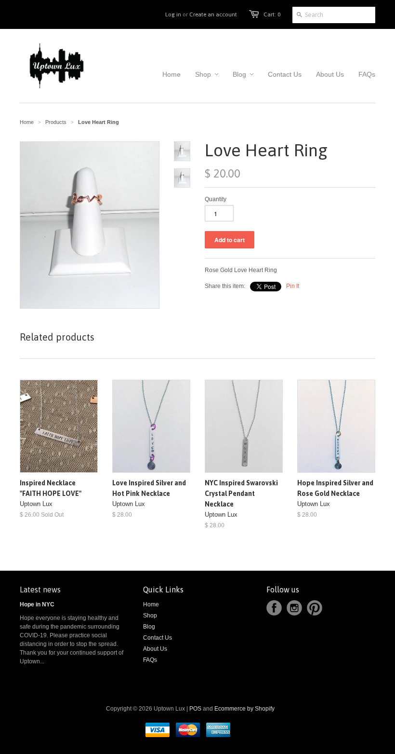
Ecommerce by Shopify (244, 708)
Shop (150, 615)
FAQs (150, 660)
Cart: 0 (271, 14)
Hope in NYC (37, 604)
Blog (149, 626)
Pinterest (314, 608)
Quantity (215, 199)
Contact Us (157, 637)
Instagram (294, 608)
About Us (155, 648)
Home (151, 604)
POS (195, 708)
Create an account (213, 14)
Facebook (274, 608)
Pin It (292, 286)
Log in (173, 14)
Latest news (40, 589)
